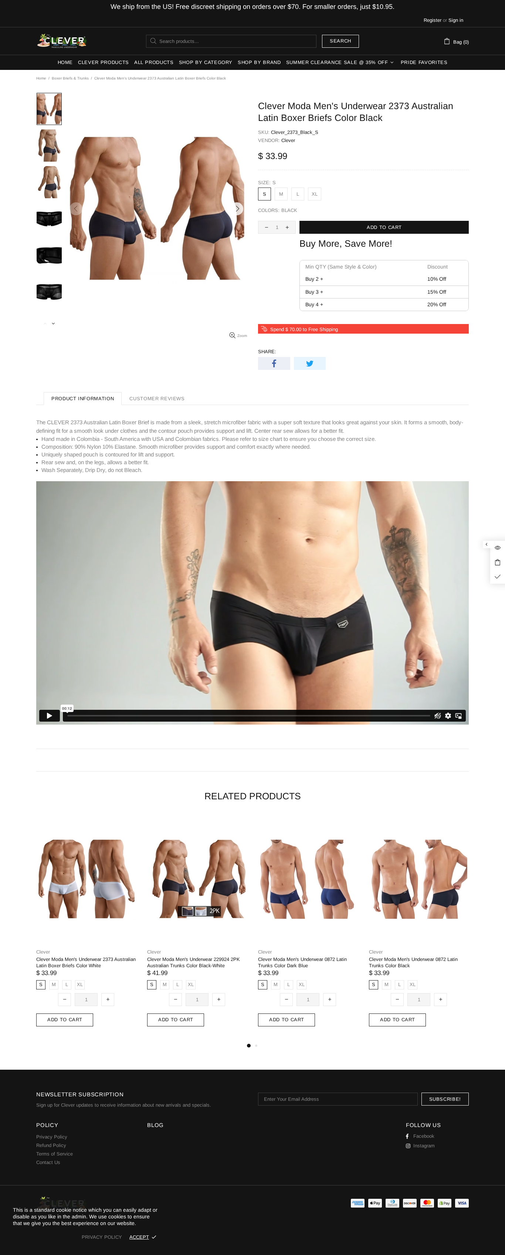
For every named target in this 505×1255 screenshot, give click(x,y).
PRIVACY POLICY (102, 1237)
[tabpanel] (86, 928)
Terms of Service (54, 1154)
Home (41, 78)
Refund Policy (51, 1145)
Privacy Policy (51, 1137)
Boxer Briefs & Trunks (70, 78)
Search (340, 41)
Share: (267, 351)
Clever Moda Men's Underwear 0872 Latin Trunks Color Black (413, 962)
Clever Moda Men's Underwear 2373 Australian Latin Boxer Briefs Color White (86, 962)
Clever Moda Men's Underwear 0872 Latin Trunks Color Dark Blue (302, 962)
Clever (62, 41)
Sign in (455, 20)
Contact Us (48, 1162)
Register (432, 20)
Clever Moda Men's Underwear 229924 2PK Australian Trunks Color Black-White (193, 962)
